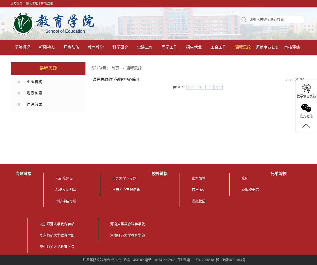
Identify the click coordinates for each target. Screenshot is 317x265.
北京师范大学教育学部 (57, 224)
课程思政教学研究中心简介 (116, 79)
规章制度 (34, 93)
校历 (244, 178)
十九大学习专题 (124, 178)
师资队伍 (71, 47)
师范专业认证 (267, 47)
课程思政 (243, 47)
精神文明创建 (65, 190)
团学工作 (169, 47)
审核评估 (292, 47)
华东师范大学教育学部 (57, 235)
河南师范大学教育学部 (127, 235)
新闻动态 (47, 47)
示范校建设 (64, 178)
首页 (115, 68)
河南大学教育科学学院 (127, 224)
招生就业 (194, 47)
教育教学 (96, 47)
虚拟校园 (199, 201)
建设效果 (34, 104)
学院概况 (22, 47)
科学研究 (120, 47)
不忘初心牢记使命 (126, 190)
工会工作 (218, 47)
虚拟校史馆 (250, 190)
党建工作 (145, 47)
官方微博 (199, 178)
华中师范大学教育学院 (57, 247)
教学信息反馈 (306, 96)
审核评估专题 (65, 201)
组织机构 (34, 82)
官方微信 (199, 190)
